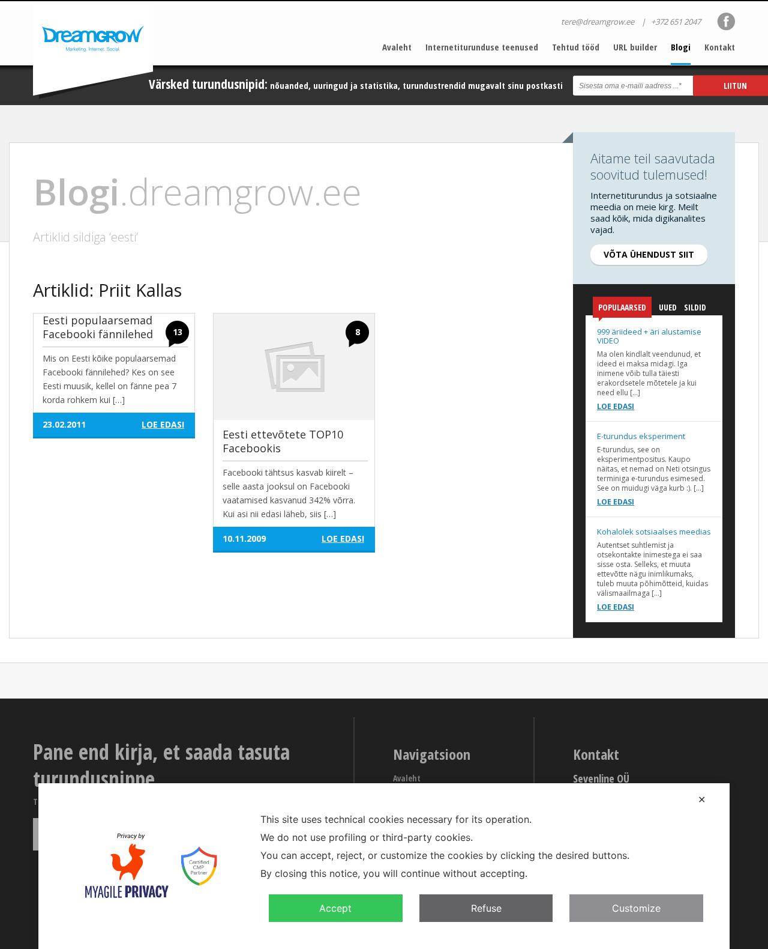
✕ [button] (702, 799)
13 (177, 332)
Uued (668, 307)
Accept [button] (335, 908)
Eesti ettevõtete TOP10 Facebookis (283, 441)
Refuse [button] (486, 908)
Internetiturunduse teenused (481, 47)
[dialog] (384, 866)
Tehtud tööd (575, 47)
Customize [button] (636, 908)
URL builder (635, 47)
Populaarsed (622, 307)
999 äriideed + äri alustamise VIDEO (649, 336)
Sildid (695, 307)
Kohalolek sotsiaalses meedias (654, 531)
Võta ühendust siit (649, 254)
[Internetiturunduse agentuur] (93, 50)
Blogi (681, 47)
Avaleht (397, 47)
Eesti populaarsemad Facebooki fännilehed (98, 327)
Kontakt (719, 47)
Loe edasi (615, 406)
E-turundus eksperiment (641, 436)
